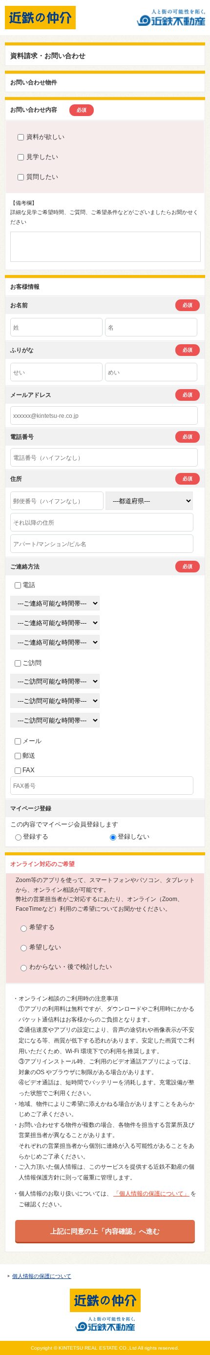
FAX (28, 770)
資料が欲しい (45, 136)
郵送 (28, 755)
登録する (35, 836)
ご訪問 (32, 663)
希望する (42, 927)
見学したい (42, 156)
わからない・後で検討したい (70, 966)
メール (32, 741)
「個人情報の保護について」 (151, 1193)
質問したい (42, 176)
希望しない (45, 947)
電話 (28, 585)
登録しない (133, 836)
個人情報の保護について (41, 1276)
